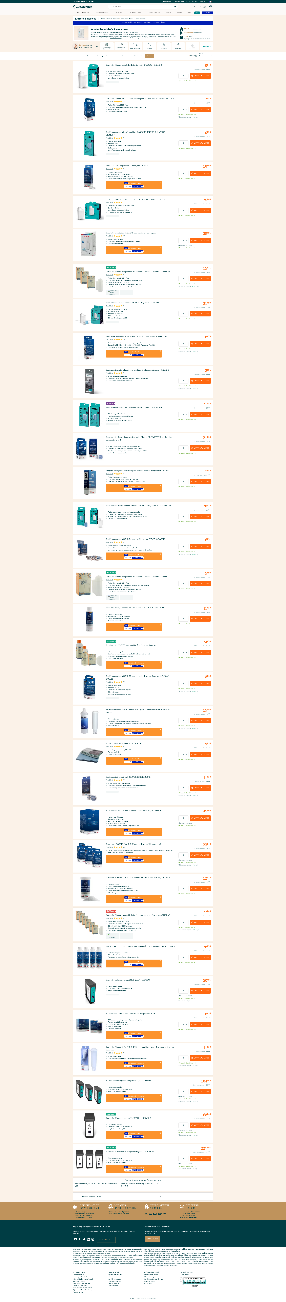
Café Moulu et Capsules (135, 12)
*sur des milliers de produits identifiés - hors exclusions (143, 23)
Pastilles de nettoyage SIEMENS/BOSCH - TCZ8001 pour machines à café (136, 336)
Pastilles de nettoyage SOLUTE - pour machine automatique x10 (96, 1185)
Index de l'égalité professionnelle (83, 1279)
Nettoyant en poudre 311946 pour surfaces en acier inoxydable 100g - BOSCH (138, 878)
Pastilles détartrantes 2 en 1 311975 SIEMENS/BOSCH (128, 777)
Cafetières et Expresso (102, 12)
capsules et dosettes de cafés (186, 1257)
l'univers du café (89, 1206)
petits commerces (200, 1249)
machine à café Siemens (153, 34)
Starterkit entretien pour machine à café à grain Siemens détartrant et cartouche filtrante (138, 711)
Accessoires (179, 12)
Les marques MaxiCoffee (80, 1277)
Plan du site (147, 1283)
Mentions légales (149, 1281)
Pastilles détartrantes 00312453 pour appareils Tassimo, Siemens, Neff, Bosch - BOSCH (138, 677)
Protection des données (151, 1275)
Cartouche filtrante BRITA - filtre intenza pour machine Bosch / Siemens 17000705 (140, 98)
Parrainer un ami (78, 1292)
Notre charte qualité (79, 1281)
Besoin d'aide (167, 1)
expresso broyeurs (168, 1255)
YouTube (131, 1231)
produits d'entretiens (115, 38)
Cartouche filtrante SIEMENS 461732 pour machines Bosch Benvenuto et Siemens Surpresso (140, 1048)
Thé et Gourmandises (154, 12)
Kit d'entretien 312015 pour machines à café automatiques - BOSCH (134, 810)
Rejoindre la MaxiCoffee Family (82, 1290)
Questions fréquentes (115, 1275)
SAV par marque (113, 1283)
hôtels (185, 1249)
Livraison (111, 1277)
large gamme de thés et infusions (153, 1261)
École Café (202, 1)
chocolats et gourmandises (200, 1261)
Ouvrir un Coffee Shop (80, 1285)
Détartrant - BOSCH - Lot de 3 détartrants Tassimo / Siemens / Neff (133, 844)
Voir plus (95, 1)
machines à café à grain (102, 1263)
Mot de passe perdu (114, 1281)
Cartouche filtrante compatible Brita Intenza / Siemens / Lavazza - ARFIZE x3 (138, 272)
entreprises (179, 1249)
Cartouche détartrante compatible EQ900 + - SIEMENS (128, 1118)
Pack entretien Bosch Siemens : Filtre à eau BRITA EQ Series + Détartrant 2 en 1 (139, 505)
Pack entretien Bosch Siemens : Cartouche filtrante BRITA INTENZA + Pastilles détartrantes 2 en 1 (139, 438)
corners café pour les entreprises (153, 1263)
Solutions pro (189, 1)
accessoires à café (149, 1255)
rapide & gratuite (125, 1206)
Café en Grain (118, 12)
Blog (196, 1)
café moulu (171, 1257)
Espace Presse (184, 1275)
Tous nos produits (180, 1)
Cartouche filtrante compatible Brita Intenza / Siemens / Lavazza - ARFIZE (136, 576)
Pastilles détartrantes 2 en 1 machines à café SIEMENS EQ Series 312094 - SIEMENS (136, 133)
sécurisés (159, 1206)
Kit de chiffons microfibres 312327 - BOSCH (124, 743)
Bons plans (207, 12)
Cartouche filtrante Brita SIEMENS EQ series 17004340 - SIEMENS (134, 65)
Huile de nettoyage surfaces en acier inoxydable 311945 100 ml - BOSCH (136, 608)
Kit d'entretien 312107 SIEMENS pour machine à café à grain (131, 233)
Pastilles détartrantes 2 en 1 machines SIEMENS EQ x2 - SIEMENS (134, 407)
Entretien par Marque (127, 18)
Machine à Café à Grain (83, 12)
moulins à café (129, 1263)
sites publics (148, 1251)
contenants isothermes (198, 1255)
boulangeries (209, 1249)
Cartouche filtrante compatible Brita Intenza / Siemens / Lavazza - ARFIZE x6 (138, 915)
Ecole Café (114, 1259)
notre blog (76, 1233)
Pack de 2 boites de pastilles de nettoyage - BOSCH (127, 166)
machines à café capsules (117, 1263)
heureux (193, 1206)
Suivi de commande (114, 1279)
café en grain (161, 1257)
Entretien (168, 12)
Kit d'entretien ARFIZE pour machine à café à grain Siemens (131, 645)
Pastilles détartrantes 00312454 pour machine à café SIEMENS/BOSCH (135, 539)
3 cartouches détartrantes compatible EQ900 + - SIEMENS (130, 1152)
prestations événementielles (81, 1261)
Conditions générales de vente (153, 1279)
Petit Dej (189, 12)
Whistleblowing (149, 1277)
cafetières (159, 1255)
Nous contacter (113, 1285)
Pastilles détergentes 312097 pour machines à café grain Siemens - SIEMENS (137, 370)
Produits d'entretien (113, 18)
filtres (138, 56)
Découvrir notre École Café (81, 1283)
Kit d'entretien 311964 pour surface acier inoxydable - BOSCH (131, 1013)
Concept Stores (175, 1251)
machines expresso (207, 1253)
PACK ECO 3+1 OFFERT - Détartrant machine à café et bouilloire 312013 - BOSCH (141, 946)
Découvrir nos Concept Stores (82, 1288)
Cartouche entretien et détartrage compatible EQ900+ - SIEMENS (140, 1185)
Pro (197, 12)
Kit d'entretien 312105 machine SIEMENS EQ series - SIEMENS (132, 303)
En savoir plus (152, 1239)
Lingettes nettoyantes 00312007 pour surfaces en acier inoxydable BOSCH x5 (137, 471)
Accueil (103, 18)
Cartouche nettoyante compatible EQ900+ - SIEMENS (128, 980)
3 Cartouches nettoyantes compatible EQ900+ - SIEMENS (130, 1080)
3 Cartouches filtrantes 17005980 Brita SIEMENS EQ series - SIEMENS (135, 199)
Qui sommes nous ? (79, 1275)
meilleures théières (183, 1255)
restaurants (191, 1249)
